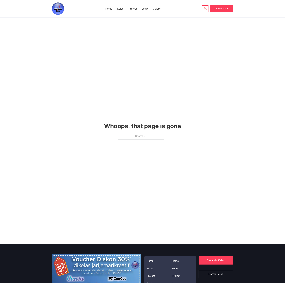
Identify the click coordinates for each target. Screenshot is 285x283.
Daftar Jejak (215, 274)
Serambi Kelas (216, 260)
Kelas (120, 8)
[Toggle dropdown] (205, 8)
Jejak (145, 8)
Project (132, 8)
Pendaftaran (222, 8)
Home (108, 8)
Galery (156, 8)
